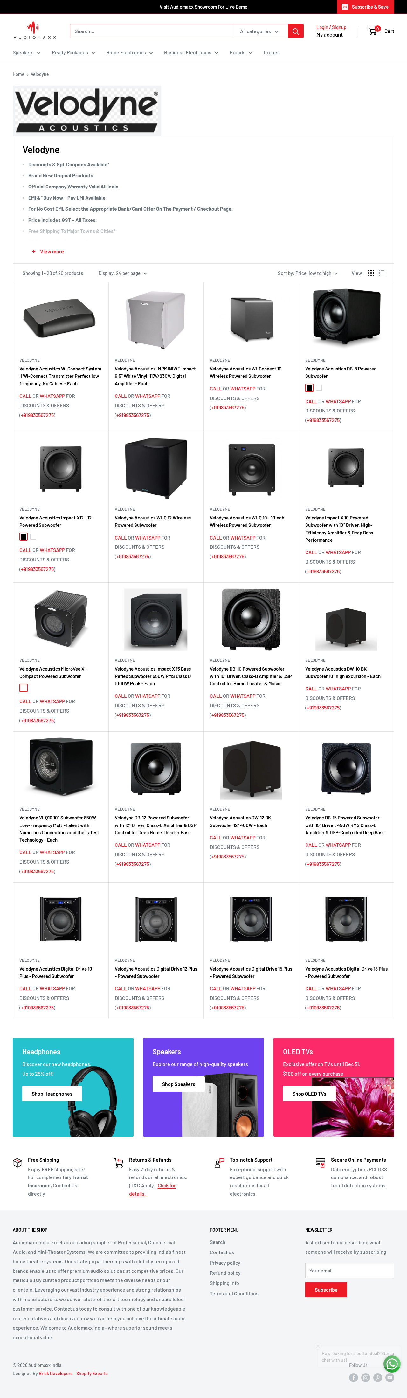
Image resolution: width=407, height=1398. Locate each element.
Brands (237, 52)
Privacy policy (225, 1262)
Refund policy (225, 1273)
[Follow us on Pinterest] (377, 1377)
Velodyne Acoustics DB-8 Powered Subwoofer (340, 372)
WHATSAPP (52, 396)
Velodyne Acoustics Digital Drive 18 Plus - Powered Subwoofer (346, 972)
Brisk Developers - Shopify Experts (73, 1373)
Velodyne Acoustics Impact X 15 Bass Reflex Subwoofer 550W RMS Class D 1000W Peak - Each (153, 676)
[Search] (296, 31)
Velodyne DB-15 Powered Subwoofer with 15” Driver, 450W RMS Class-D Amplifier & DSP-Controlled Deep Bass (344, 825)
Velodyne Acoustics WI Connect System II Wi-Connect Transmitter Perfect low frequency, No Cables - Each (60, 376)
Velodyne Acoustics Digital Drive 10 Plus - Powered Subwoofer (55, 972)
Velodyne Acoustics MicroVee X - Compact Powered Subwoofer (53, 672)
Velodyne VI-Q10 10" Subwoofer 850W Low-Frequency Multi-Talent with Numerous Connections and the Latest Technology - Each (59, 829)
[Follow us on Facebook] (353, 1377)
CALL (25, 396)
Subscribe (326, 1289)
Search (217, 1242)
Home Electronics (126, 52)
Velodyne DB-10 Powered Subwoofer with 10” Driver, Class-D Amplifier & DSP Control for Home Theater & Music (251, 676)
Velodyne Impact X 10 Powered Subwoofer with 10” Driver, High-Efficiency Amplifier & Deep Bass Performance (339, 529)
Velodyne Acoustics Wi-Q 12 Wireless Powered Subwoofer (153, 521)
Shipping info (224, 1283)
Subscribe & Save (370, 7)
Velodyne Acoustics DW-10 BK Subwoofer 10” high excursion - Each (343, 672)
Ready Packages (70, 52)
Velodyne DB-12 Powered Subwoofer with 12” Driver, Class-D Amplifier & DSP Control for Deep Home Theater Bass (156, 825)
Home (18, 74)
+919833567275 (37, 415)
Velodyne (40, 74)
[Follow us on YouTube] (389, 1377)
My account (329, 34)
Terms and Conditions (234, 1293)
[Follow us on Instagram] (365, 1377)
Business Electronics (187, 52)
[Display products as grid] (371, 273)
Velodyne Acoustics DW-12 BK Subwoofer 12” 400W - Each (240, 821)
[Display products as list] (381, 273)
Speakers (23, 52)
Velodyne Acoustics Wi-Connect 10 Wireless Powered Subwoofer (246, 372)
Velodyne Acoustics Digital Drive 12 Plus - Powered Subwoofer (156, 972)
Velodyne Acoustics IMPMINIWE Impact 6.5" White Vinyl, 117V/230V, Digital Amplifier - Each (155, 376)
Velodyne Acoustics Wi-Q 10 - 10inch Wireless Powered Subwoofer (247, 521)
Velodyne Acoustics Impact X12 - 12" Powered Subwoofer (56, 521)
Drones (272, 52)
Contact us (222, 1252)
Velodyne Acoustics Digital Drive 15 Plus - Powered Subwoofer (251, 972)
